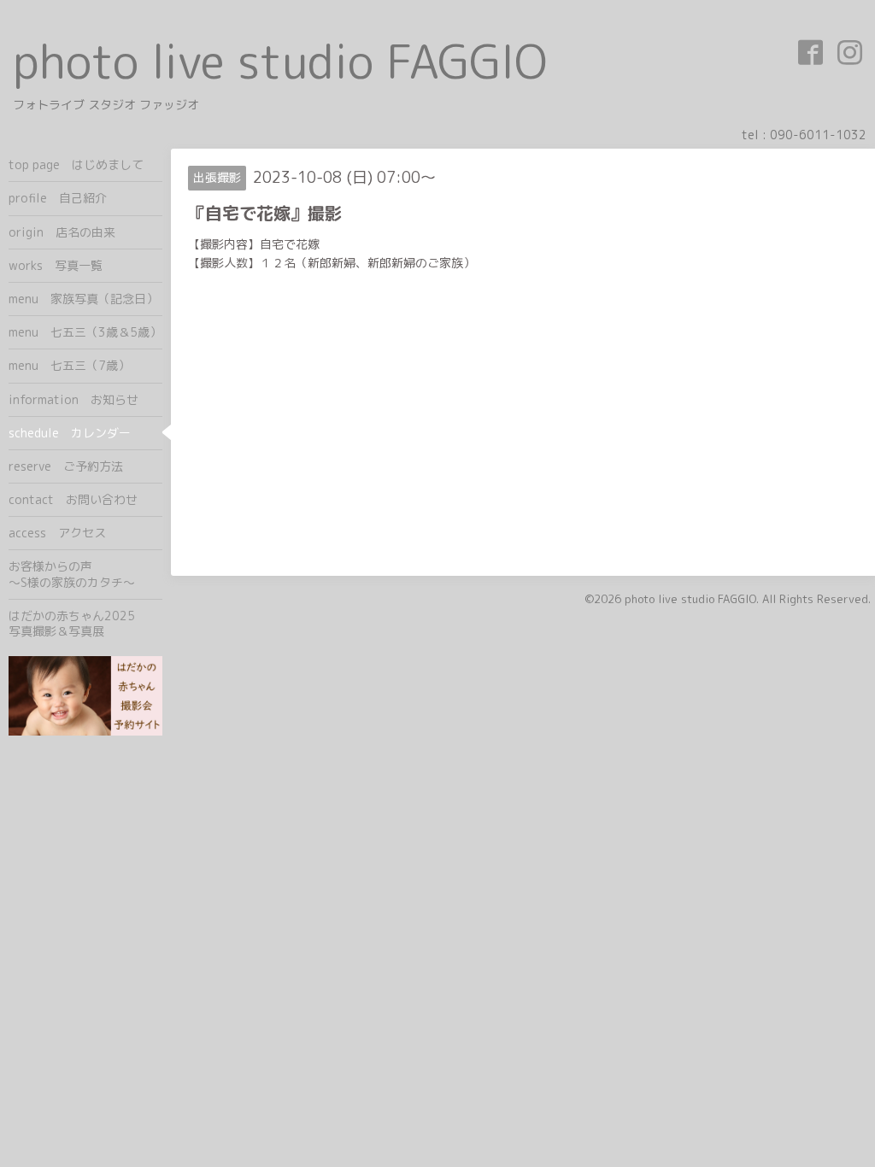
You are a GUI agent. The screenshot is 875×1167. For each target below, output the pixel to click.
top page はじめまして (76, 164)
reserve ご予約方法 (66, 466)
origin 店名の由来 (62, 232)
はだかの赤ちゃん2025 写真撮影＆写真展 (85, 623)
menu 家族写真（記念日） (83, 298)
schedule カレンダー (70, 433)
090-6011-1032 (818, 134)
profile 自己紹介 (58, 198)
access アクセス (57, 533)
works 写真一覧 (56, 265)
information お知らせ (73, 399)
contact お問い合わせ (73, 499)
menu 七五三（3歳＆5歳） (85, 332)
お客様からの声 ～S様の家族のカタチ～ (85, 573)
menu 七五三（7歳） (69, 365)
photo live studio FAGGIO (280, 61)
